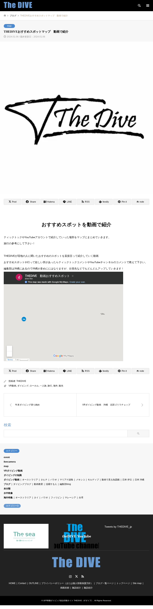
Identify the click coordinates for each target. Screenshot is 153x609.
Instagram (70, 576)
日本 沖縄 (139, 479)
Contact (22, 583)
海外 (55, 385)
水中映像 (8, 493)
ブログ (7, 484)
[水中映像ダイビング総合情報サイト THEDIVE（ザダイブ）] (18, 5)
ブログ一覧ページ (105, 583)
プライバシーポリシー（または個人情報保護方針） (67, 583)
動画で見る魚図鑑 (111, 479)
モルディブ (93, 479)
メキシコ (80, 479)
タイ (36, 497)
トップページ (123, 583)
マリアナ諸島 (66, 479)
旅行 (50, 385)
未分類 (7, 488)
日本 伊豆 (127, 479)
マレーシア (70, 497)
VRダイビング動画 (13, 470)
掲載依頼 (64, 587)
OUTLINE (34, 583)
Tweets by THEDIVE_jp (118, 526)
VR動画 (12, 385)
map (9, 26)
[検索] (139, 5)
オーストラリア (30, 479)
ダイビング (23, 385)
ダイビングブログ (22, 484)
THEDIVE (21, 381)
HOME (12, 583)
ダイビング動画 (11, 479)
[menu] (147, 5)
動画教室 (38, 484)
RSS (82, 576)
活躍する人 (51, 484)
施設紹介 (76, 587)
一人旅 (43, 385)
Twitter (76, 576)
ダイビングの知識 (13, 475)
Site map (137, 583)
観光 (61, 385)
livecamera (10, 461)
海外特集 (8, 497)
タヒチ (44, 479)
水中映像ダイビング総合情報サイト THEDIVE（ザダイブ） (68, 600)
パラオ (53, 479)
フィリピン (56, 497)
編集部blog (65, 484)
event (7, 457)
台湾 (81, 497)
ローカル (34, 385)
